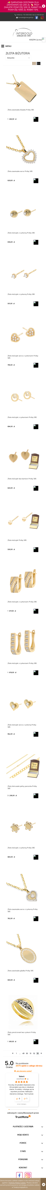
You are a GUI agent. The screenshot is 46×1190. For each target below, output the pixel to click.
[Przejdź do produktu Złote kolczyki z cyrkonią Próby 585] (23, 212)
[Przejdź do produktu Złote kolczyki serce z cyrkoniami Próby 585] (23, 335)
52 (34, 1053)
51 (30, 1053)
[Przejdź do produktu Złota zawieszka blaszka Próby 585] (23, 89)
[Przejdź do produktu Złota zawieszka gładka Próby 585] (23, 950)
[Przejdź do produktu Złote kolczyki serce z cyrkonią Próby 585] (23, 704)
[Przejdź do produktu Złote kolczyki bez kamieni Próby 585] (23, 458)
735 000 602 (27, 15)
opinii (29, 1066)
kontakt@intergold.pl (25, 17)
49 (23, 1053)
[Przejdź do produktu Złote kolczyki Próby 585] (23, 520)
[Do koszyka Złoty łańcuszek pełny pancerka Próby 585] (35, 795)
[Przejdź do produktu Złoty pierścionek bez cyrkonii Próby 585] (23, 1012)
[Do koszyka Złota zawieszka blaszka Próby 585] (35, 119)
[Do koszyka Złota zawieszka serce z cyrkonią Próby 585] (35, 918)
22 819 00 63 (39, 15)
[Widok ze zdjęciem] (34, 64)
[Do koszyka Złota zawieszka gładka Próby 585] (35, 980)
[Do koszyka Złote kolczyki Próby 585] (35, 549)
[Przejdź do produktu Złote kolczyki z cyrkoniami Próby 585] (23, 397)
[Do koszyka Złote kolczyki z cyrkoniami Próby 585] (35, 426)
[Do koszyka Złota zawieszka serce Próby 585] (35, 180)
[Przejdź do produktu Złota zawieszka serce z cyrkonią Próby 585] (23, 889)
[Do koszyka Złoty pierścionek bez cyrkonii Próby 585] (35, 1041)
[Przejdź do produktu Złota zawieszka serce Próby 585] (23, 151)
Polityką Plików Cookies (17, 1183)
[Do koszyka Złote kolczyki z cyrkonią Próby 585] (35, 242)
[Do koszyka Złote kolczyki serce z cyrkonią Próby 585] (35, 734)
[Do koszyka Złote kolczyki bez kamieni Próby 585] (35, 488)
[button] (15, 1071)
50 (27, 1053)
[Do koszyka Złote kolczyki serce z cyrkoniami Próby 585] (35, 365)
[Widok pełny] (38, 64)
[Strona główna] (23, 32)
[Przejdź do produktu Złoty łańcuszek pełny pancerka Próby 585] (23, 766)
